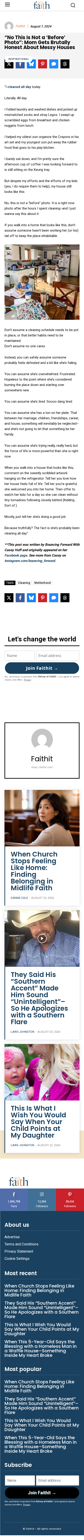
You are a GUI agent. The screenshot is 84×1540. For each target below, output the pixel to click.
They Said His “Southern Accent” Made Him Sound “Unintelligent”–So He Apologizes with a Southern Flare (39, 998)
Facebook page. (16, 555)
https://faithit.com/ (42, 767)
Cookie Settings (17, 1258)
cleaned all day (19, 87)
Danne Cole (19, 898)
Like (14, 1190)
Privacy (27, 679)
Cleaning (24, 582)
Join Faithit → (42, 668)
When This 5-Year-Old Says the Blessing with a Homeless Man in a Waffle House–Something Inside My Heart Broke (40, 1348)
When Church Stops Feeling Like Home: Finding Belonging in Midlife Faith (34, 871)
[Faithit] (9, 26)
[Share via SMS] (53, 597)
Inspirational (18, 59)
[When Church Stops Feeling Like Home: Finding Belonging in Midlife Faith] (42, 818)
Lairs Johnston (22, 1031)
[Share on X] (8, 597)
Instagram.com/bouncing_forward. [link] (30, 561)
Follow (42, 1190)
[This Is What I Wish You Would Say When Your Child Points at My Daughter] (42, 1072)
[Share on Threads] (64, 597)
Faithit (20, 26)
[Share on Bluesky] (31, 597)
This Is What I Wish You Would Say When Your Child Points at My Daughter (38, 1121)
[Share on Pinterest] (42, 597)
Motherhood (42, 582)
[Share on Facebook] (20, 597)
